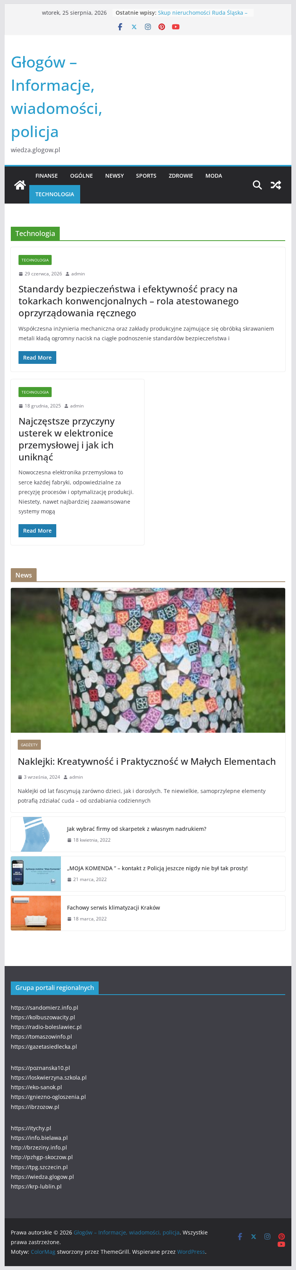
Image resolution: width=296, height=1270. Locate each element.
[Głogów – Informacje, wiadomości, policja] (20, 185)
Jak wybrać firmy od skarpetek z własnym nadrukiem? (136, 828)
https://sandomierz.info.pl (44, 1007)
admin (78, 273)
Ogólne (81, 175)
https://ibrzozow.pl (35, 1106)
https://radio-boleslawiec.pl (46, 1027)
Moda (213, 175)
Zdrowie (181, 175)
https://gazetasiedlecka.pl (44, 1046)
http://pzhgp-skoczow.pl (42, 1157)
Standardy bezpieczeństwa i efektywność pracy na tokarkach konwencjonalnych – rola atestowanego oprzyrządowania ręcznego (128, 300)
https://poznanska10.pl (40, 1067)
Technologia (54, 194)
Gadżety (29, 744)
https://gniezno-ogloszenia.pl (48, 1096)
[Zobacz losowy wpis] (276, 185)
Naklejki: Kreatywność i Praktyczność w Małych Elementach (147, 761)
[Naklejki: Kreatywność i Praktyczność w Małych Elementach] (148, 660)
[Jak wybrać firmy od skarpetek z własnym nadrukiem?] (36, 834)
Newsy (114, 175)
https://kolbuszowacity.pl (43, 1017)
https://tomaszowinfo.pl (41, 1036)
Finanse (46, 175)
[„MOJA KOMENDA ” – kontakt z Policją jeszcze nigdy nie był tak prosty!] (36, 873)
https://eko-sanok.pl (36, 1087)
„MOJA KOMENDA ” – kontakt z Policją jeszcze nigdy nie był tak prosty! (157, 868)
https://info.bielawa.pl (39, 1137)
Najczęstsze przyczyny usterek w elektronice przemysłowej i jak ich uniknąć (66, 439)
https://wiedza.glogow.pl (42, 1176)
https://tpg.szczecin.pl (39, 1167)
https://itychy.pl (31, 1128)
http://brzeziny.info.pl (39, 1147)
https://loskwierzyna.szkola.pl (49, 1077)
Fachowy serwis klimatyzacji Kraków (113, 907)
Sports (146, 175)
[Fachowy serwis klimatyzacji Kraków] (36, 913)
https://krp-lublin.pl (36, 1186)
